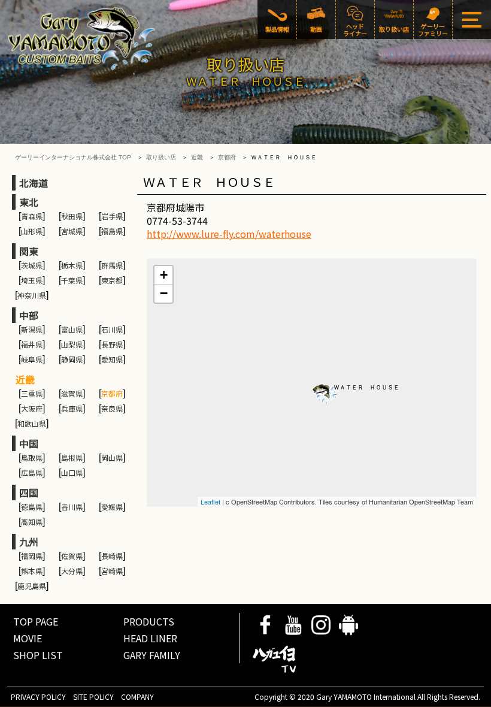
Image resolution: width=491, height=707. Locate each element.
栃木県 (72, 265)
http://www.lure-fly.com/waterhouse (229, 233)
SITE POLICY (93, 696)
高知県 (32, 521)
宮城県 (72, 231)
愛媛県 (112, 506)
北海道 (33, 183)
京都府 (227, 157)
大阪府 (32, 408)
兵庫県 (72, 408)
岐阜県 (32, 359)
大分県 (72, 571)
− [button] (164, 293)
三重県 (32, 393)
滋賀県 (72, 393)
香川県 (72, 506)
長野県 (112, 344)
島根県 (72, 457)
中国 (28, 443)
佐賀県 (72, 556)
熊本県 (32, 571)
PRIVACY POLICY (38, 696)
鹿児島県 (31, 586)
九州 (28, 541)
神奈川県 (31, 295)
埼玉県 (32, 280)
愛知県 (112, 359)
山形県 (32, 231)
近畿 (197, 157)
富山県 (72, 329)
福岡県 (32, 556)
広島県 (32, 472)
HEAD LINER (150, 638)
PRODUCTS (148, 621)
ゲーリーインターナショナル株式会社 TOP (73, 157)
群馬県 (112, 265)
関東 (28, 251)
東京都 (112, 280)
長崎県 (112, 556)
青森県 (32, 216)
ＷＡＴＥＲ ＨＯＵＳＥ (366, 387)
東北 (28, 202)
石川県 (112, 329)
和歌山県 (31, 423)
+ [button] (164, 274)
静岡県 (72, 359)
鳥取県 (32, 457)
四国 (28, 492)
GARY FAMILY (151, 655)
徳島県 (32, 506)
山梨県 (72, 344)
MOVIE (27, 638)
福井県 (32, 344)
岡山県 (112, 457)
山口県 (72, 472)
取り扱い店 (161, 157)
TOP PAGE (35, 621)
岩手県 (112, 216)
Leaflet (210, 501)
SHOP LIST (38, 655)
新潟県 (32, 329)
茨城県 (32, 265)
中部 (28, 315)
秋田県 (72, 216)
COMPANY (137, 696)
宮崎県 (112, 571)
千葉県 (72, 280)
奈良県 (112, 408)
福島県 (112, 231)
